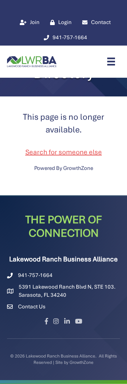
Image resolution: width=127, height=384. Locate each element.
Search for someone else (63, 152)
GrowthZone (78, 168)
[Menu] (111, 61)
